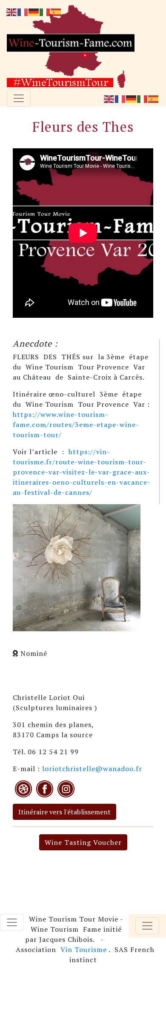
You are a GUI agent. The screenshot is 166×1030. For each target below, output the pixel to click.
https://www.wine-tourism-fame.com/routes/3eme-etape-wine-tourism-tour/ (76, 424)
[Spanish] (153, 98)
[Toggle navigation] (19, 98)
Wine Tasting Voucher (83, 842)
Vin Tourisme (83, 949)
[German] (131, 98)
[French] (120, 98)
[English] (109, 98)
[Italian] (142, 98)
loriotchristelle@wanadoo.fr (92, 768)
